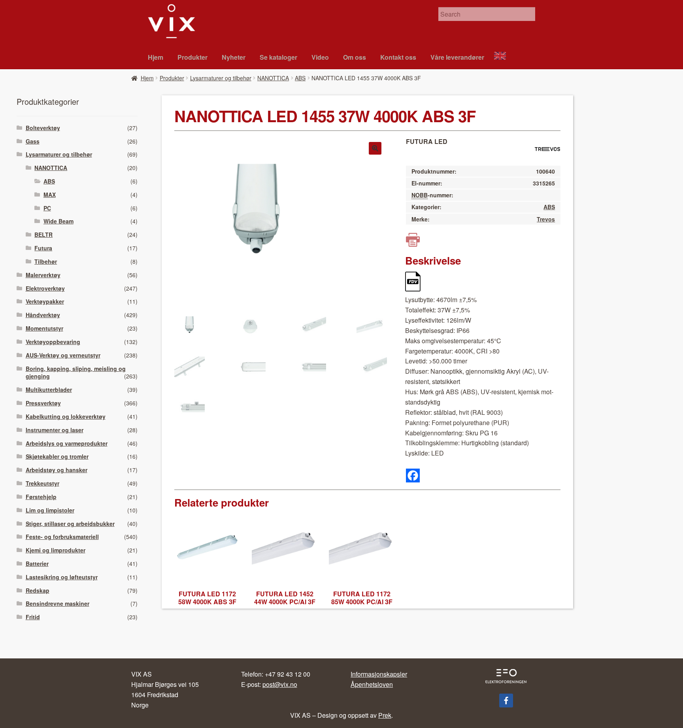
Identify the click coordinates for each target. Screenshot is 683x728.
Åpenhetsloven (372, 684)
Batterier (37, 563)
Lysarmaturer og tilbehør (220, 78)
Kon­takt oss (398, 57)
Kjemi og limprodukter (55, 550)
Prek (384, 715)
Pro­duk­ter (192, 57)
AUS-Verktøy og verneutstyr (63, 355)
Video (320, 57)
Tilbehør (45, 261)
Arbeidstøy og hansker (56, 470)
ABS (300, 78)
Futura (43, 248)
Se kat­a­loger (278, 57)
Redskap (37, 590)
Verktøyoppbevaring (53, 342)
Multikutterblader (49, 389)
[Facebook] (413, 475)
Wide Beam (58, 221)
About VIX (503, 57)
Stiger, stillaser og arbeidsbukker (70, 524)
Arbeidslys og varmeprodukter (67, 443)
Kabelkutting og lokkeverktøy (66, 416)
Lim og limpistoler (50, 510)
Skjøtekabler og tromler (57, 456)
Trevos (546, 219)
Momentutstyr (44, 328)
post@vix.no (279, 684)
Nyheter (233, 57)
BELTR (43, 234)
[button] (375, 148)
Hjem (155, 57)
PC (47, 208)
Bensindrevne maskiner (57, 603)
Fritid (33, 617)
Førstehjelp (41, 497)
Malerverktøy (43, 275)
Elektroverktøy (45, 288)
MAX (49, 195)
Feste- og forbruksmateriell (62, 537)
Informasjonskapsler (379, 674)
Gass (33, 141)
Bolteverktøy (43, 128)
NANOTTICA (273, 78)
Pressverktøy (43, 403)
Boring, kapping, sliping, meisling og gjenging (76, 372)
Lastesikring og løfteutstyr (62, 577)
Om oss (354, 57)
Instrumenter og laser (54, 430)
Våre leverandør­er (457, 57)
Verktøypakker (45, 301)
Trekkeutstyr (42, 483)
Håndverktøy (43, 315)
